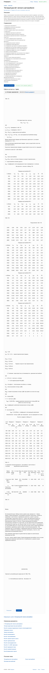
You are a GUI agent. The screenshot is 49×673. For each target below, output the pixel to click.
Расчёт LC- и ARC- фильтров (10, 645)
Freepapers (12, 669)
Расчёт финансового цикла (10, 651)
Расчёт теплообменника (9, 636)
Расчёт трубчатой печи (9, 640)
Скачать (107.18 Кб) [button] (9, 85)
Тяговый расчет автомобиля (10, 659)
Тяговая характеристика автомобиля (13, 626)
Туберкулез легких (8, 630)
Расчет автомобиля (30, 659)
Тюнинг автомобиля (8, 632)
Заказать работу (43, 1)
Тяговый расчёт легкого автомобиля (13, 623)
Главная (5, 5)
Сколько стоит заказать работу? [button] (24, 85)
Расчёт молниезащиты (9, 634)
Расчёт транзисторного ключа (11, 638)
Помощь (36, 1)
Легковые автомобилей (9, 661)
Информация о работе (18, 616)
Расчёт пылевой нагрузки (10, 649)
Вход (32, 1)
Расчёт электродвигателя (10, 642)
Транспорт (10, 5)
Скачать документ (29, 92)
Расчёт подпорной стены (10, 647)
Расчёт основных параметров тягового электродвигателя (17, 628)
